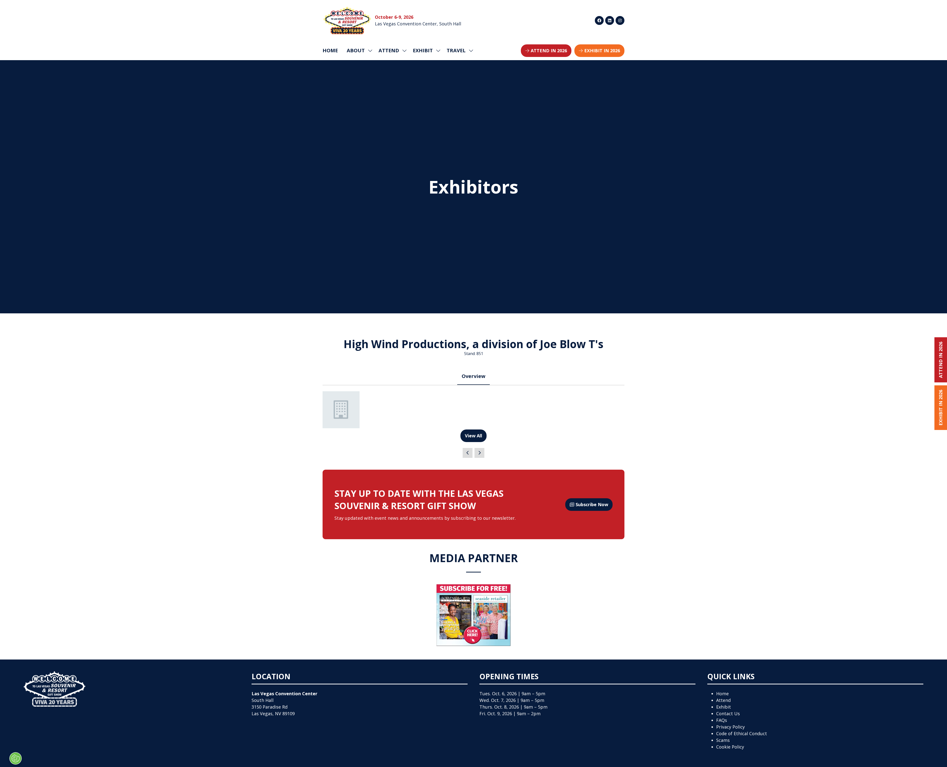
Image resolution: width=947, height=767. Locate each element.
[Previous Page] (468, 453)
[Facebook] (599, 20)
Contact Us (728, 713)
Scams (723, 740)
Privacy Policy (730, 727)
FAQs (721, 720)
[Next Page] (479, 453)
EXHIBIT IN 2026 (941, 408)
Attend (723, 700)
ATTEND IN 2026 (941, 360)
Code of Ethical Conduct (741, 733)
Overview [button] (473, 376)
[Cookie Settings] (15, 758)
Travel (456, 50)
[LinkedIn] (609, 20)
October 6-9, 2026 (394, 17)
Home (330, 50)
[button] (546, 50)
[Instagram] (620, 20)
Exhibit (723, 707)
